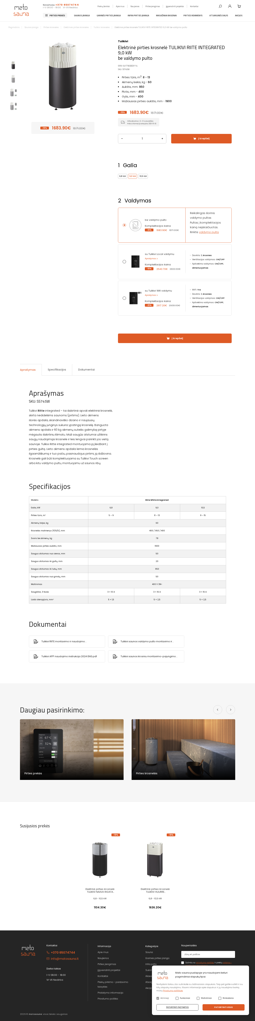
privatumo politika (205, 962)
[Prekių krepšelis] (239, 6)
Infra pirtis (151, 964)
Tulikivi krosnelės (102, 27)
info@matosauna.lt (65, 959)
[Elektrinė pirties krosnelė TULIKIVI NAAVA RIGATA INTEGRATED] (100, 859)
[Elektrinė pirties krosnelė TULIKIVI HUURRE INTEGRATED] (155, 859)
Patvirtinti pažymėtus (177, 1007)
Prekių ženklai (103, 6)
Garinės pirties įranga (109, 15)
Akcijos (238, 15)
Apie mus (120, 6)
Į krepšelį (204, 138)
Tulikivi (123, 41)
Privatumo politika (108, 998)
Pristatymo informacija (110, 992)
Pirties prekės (57, 15)
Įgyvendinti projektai (175, 6)
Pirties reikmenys (193, 15)
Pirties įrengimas (152, 6)
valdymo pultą (209, 232)
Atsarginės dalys (218, 15)
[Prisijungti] (230, 6)
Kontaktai (194, 6)
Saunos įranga (82, 15)
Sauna (149, 952)
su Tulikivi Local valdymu (159, 254)
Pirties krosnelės (51, 27)
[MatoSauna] (22, 10)
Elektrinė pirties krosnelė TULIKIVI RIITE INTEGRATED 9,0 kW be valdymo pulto (151, 27)
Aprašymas (150, 258)
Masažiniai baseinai (166, 15)
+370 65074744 (67, 4)
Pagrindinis (13, 27)
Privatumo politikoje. (173, 990)
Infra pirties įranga (138, 15)
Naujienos (134, 6)
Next (101, 75)
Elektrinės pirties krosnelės (76, 27)
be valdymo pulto (156, 220)
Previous (25, 75)
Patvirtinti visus (223, 1007)
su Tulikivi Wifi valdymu (158, 290)
